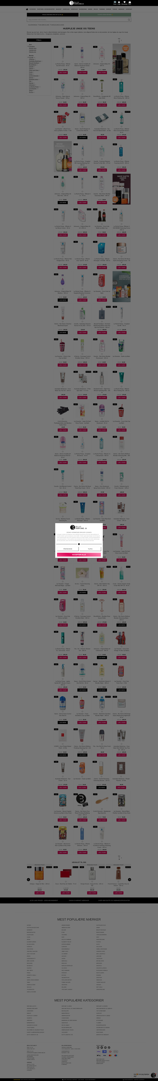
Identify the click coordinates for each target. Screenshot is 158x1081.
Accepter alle (79, 555)
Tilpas (90, 549)
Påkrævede (67, 549)
